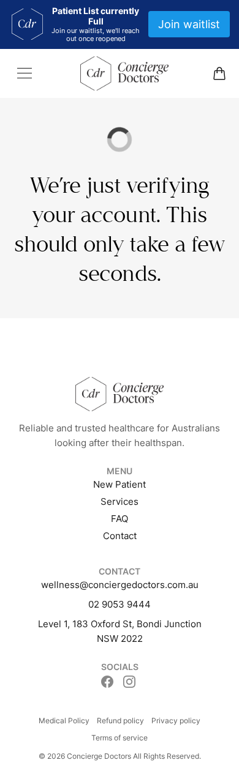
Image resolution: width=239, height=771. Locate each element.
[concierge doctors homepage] (124, 73)
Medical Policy (64, 720)
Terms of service (119, 737)
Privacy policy (175, 720)
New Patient (119, 484)
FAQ (119, 518)
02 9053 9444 (119, 604)
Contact (120, 536)
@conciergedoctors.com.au (139, 584)
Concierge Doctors (99, 756)
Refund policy (120, 720)
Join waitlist (189, 24)
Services (119, 501)
